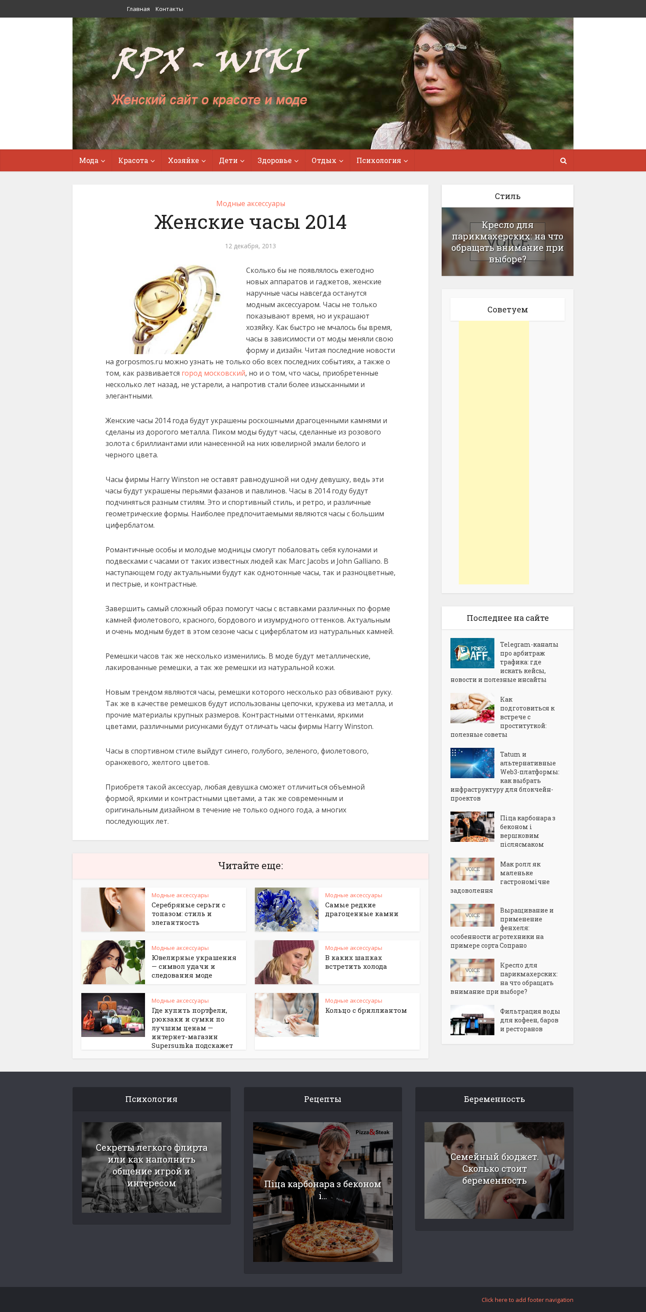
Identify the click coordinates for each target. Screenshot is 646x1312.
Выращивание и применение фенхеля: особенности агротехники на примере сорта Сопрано (502, 928)
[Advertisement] (494, 452)
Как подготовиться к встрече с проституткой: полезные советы (502, 717)
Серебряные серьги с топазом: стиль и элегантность (188, 913)
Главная (138, 9)
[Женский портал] (210, 78)
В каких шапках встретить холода (356, 962)
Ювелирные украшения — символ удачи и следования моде (194, 966)
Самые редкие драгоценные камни (362, 909)
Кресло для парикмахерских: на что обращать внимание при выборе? (507, 242)
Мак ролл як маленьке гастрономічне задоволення (500, 877)
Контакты (169, 9)
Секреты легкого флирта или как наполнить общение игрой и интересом (151, 1165)
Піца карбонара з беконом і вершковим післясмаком (527, 831)
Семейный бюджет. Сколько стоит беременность (494, 1168)
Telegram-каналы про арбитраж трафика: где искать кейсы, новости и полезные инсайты (504, 662)
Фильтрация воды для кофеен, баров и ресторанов (530, 1020)
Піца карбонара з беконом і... (322, 1189)
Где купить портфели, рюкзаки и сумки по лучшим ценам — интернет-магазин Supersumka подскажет (192, 1028)
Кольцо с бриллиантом (366, 1010)
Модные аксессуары (250, 203)
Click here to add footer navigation (527, 1300)
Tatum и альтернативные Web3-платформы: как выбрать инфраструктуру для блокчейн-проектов (504, 776)
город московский (213, 373)
